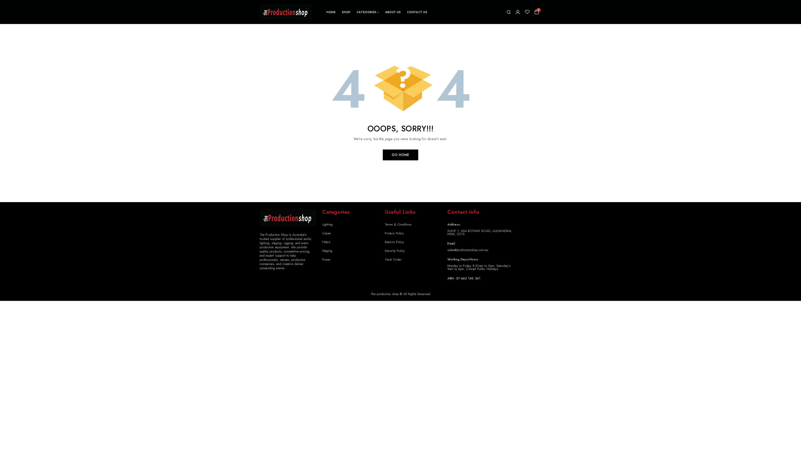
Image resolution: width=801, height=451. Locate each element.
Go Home (400, 154)
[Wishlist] (527, 12)
